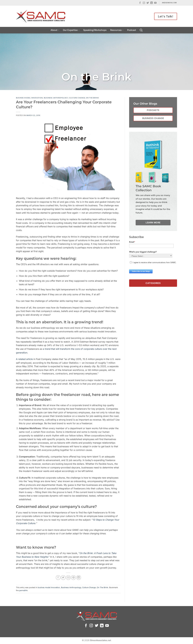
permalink (23, 590)
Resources (116, 30)
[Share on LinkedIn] (78, 577)
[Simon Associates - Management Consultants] (40, 16)
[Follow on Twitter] (148, 3)
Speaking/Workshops (95, 30)
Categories (153, 283)
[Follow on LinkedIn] (151, 3)
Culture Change (77, 98)
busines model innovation (29, 98)
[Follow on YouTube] (155, 3)
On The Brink (92, 98)
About (54, 30)
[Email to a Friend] (68, 577)
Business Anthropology (56, 98)
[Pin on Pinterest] (73, 577)
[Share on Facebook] (58, 577)
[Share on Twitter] (63, 577)
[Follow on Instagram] (144, 3)
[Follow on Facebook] (140, 3)
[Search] (141, 30)
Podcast (131, 30)
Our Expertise (70, 30)
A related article (24, 359)
